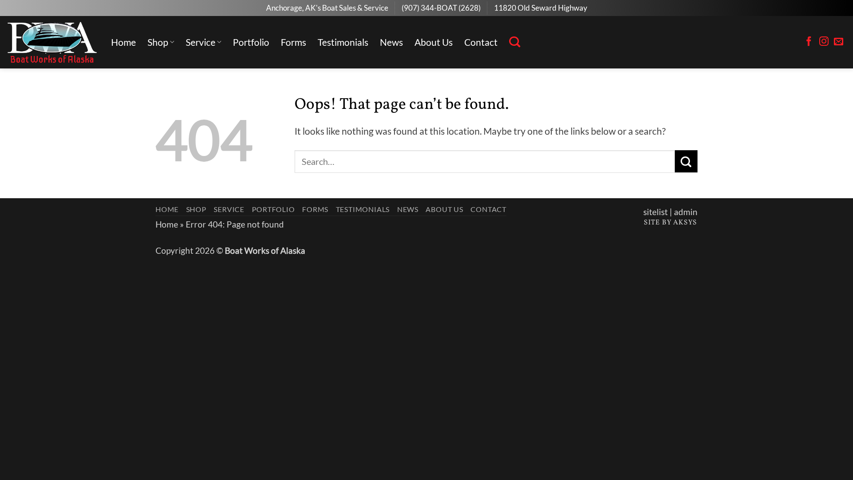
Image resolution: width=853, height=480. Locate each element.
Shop (157, 42)
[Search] (514, 42)
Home (123, 42)
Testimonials (343, 42)
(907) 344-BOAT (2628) (441, 7)
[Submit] (686, 161)
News (391, 42)
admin (686, 212)
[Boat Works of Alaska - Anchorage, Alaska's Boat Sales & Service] (52, 42)
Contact (481, 42)
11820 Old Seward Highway (540, 7)
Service (200, 42)
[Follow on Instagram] (824, 42)
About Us (434, 42)
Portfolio (251, 42)
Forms (293, 42)
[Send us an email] (838, 42)
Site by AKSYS (670, 223)
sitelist (655, 212)
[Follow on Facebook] (808, 42)
